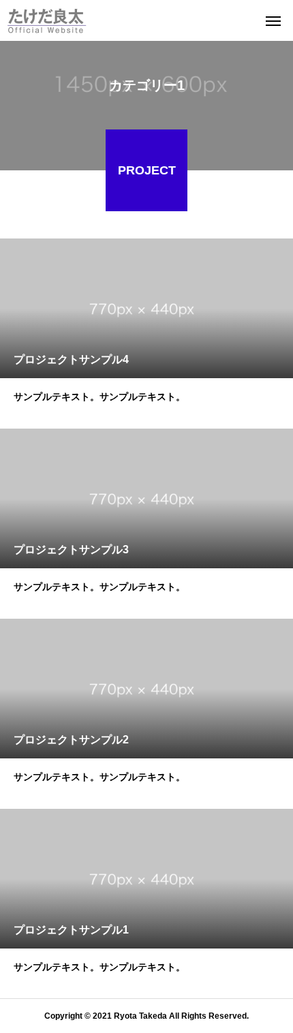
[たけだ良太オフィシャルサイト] (46, 20)
